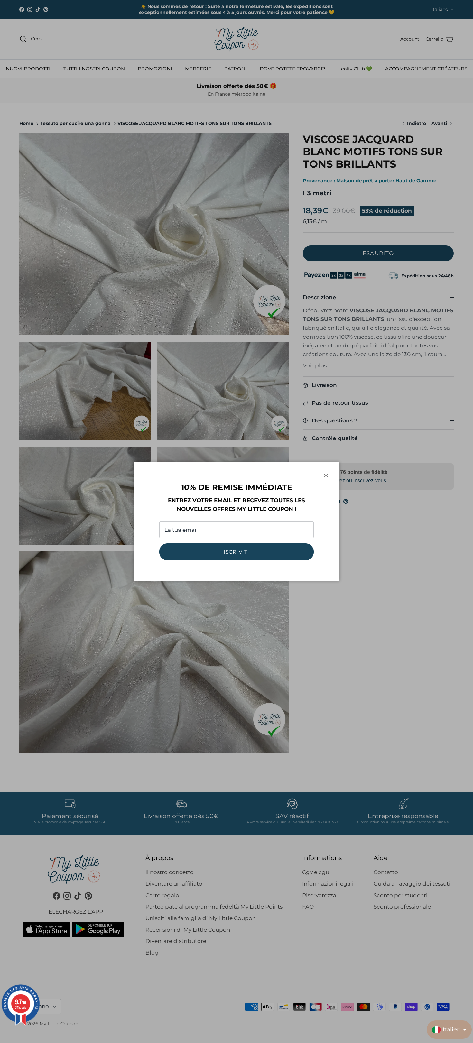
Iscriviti (237, 552)
